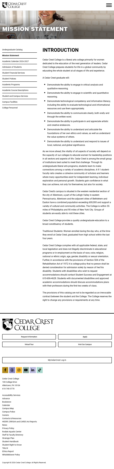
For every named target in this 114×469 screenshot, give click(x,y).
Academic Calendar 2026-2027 (15, 61)
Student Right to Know (12, 444)
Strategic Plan (8, 438)
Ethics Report (8, 451)
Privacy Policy (8, 428)
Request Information (29, 337)
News (4, 425)
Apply (85, 337)
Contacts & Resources (11, 418)
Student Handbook (10, 441)
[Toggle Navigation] (109, 5)
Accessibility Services (11, 395)
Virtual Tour (29, 344)
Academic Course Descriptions (15, 90)
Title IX (5, 448)
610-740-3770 (8, 388)
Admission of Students (12, 67)
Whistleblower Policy (11, 454)
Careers (5, 415)
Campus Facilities (9, 101)
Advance (6, 398)
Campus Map (8, 408)
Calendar (6, 405)
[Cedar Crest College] (14, 5)
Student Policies (9, 78)
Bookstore (6, 401)
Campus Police (8, 411)
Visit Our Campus (85, 344)
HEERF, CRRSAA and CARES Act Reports (19, 421)
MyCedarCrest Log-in (57, 360)
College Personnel (10, 107)
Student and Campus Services (15, 96)
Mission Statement (10, 55)
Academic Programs (11, 84)
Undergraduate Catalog (12, 49)
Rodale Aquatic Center (11, 431)
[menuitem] (29, 336)
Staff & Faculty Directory (12, 434)
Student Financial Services (13, 72)
